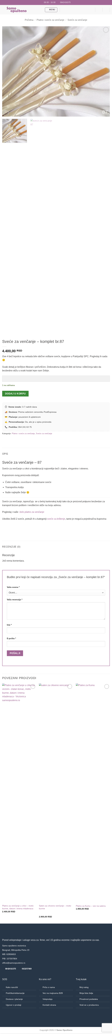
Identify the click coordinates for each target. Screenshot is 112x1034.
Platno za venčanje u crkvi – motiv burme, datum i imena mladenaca (18, 907)
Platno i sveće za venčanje (50, 20)
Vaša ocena (13, 587)
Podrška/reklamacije (15, 993)
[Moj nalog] (106, 10)
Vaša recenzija (14, 599)
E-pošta (11, 638)
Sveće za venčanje (77, 20)
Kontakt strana (49, 1005)
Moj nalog (84, 987)
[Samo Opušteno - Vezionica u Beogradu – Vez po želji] (22, 9)
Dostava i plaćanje (14, 999)
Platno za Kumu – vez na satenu (91, 906)
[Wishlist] (91, 10)
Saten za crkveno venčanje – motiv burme (55, 907)
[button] (51, 9)
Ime (9, 625)
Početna (29, 20)
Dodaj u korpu (15, 393)
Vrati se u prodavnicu (89, 1005)
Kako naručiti (12, 987)
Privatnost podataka (88, 999)
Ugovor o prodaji (13, 1005)
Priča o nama (49, 987)
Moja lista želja (86, 993)
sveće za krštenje (56, 519)
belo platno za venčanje (32, 512)
